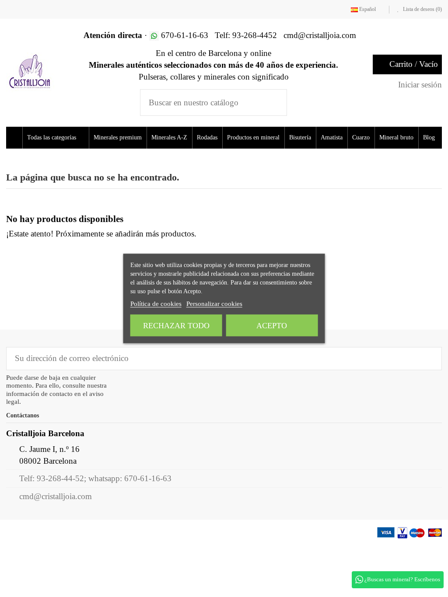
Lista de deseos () (422, 9)
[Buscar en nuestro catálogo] (274, 102)
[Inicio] (15, 138)
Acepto (271, 325)
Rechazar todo (176, 325)
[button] (58, 138)
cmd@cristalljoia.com (55, 518)
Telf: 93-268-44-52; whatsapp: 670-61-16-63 (95, 500)
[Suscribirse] (428, 380)
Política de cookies (156, 303)
